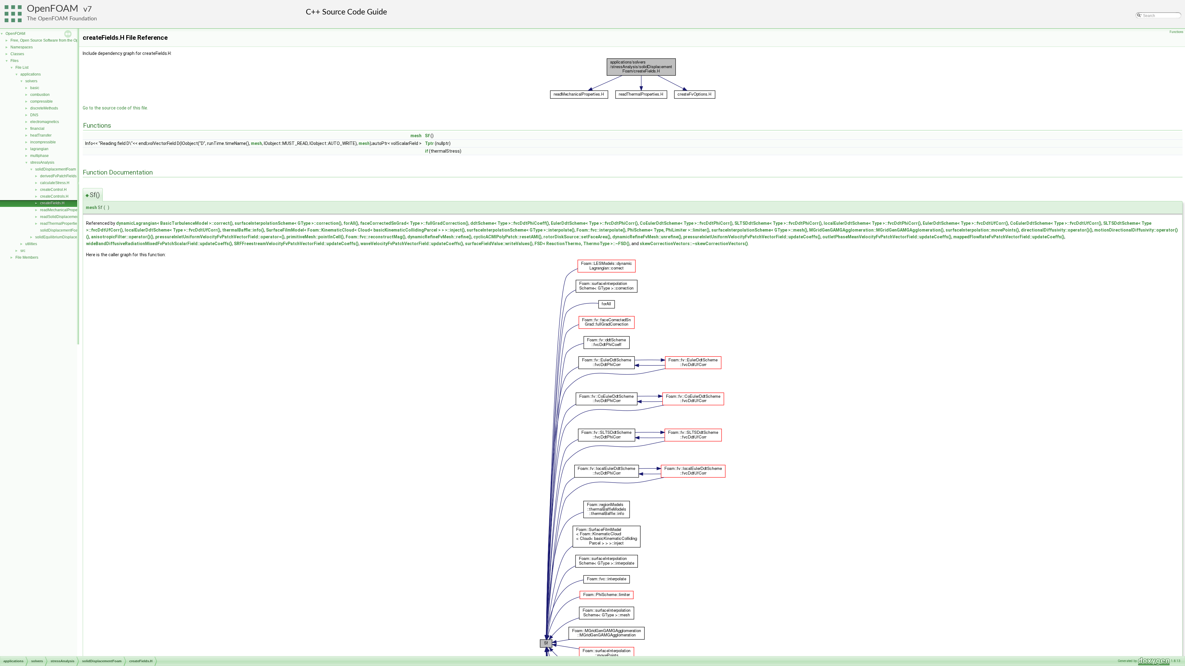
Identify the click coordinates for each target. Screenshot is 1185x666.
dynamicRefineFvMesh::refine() (439, 236)
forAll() (350, 223)
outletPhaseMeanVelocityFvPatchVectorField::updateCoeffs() (886, 236)
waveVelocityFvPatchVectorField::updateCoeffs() (411, 243)
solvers (31, 81)
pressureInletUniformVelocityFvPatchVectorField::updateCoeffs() (752, 236)
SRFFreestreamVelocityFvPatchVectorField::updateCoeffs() (296, 243)
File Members (26, 257)
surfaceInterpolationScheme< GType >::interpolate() (521, 230)
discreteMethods (44, 108)
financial (37, 128)
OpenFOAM (52, 9)
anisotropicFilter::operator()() (122, 236)
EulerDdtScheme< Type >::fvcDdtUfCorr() (965, 223)
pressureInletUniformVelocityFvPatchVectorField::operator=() (220, 236)
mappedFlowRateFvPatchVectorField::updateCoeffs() (1008, 236)
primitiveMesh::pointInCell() (315, 236)
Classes (17, 54)
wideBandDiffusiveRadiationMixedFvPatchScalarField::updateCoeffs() (159, 243)
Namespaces (21, 47)
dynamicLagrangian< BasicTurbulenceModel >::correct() (174, 223)
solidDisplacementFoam (55, 169)
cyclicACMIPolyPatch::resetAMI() (507, 236)
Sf (427, 135)
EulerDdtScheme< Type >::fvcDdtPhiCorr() (594, 223)
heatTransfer (41, 135)
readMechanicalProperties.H (64, 210)
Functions (1176, 32)
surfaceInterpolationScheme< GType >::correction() (288, 223)
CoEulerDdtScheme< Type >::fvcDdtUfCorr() (1055, 223)
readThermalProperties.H (61, 223)
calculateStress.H (54, 183)
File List (21, 67)
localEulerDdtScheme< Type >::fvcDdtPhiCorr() (872, 223)
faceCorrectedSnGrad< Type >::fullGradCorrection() (414, 223)
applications (30, 74)
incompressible (43, 142)
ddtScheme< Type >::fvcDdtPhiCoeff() (509, 223)
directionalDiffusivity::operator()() (1056, 230)
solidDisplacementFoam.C (62, 230)
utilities (31, 244)
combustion (40, 94)
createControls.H (54, 196)
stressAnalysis (42, 162)
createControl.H (53, 189)
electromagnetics (44, 122)
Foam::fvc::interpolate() (601, 230)
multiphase (39, 156)
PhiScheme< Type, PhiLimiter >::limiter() (668, 230)
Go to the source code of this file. (115, 107)
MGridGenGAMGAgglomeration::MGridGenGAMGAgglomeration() (876, 230)
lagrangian (39, 149)
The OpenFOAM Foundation (62, 19)
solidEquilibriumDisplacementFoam (65, 237)
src (22, 251)
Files (14, 61)
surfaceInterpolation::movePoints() (982, 230)
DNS (34, 115)
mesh (416, 135)
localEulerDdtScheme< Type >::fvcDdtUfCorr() (172, 230)
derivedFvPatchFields (58, 176)
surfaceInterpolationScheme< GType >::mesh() (759, 230)
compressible (41, 101)
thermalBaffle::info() (243, 230)
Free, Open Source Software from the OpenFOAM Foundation (61, 40)
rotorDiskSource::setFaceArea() (576, 236)
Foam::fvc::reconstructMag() (375, 236)
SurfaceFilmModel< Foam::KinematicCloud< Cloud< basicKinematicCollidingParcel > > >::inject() (365, 230)
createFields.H (52, 203)
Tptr (429, 143)
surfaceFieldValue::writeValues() (499, 243)
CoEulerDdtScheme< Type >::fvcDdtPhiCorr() (686, 223)
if (426, 151)
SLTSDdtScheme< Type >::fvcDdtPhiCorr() (778, 223)
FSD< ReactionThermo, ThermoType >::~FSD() (582, 243)
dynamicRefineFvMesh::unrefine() (646, 236)
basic (34, 88)
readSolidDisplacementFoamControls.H (73, 217)
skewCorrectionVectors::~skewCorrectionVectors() (694, 243)
